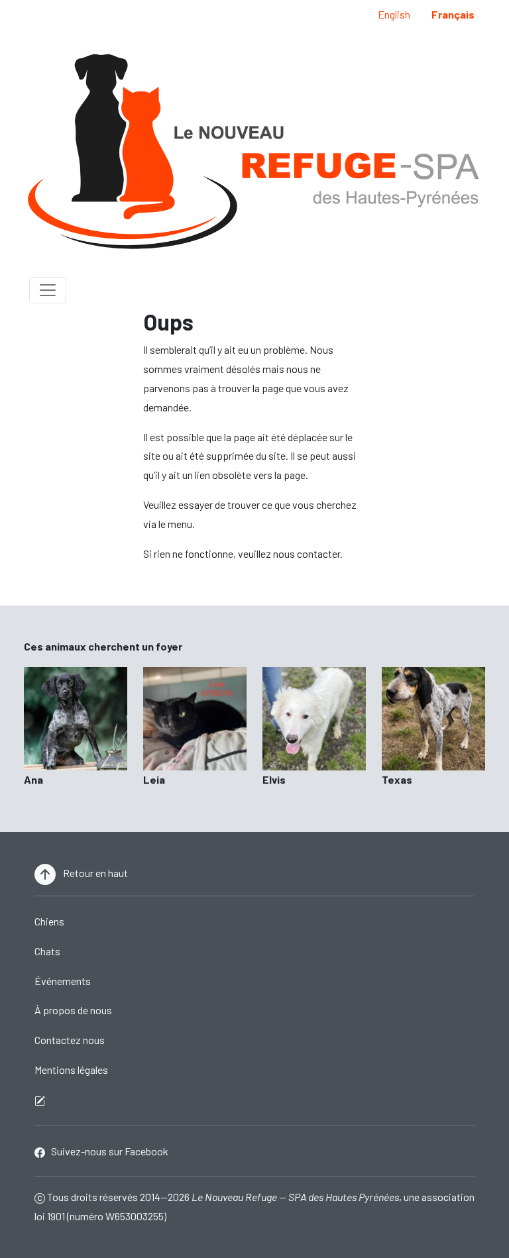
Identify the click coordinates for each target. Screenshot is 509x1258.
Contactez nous (69, 1039)
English (394, 14)
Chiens (49, 921)
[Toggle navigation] (47, 290)
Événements (62, 980)
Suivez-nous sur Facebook (106, 1151)
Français (453, 14)
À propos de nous (73, 1010)
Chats (47, 951)
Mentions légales (71, 1069)
